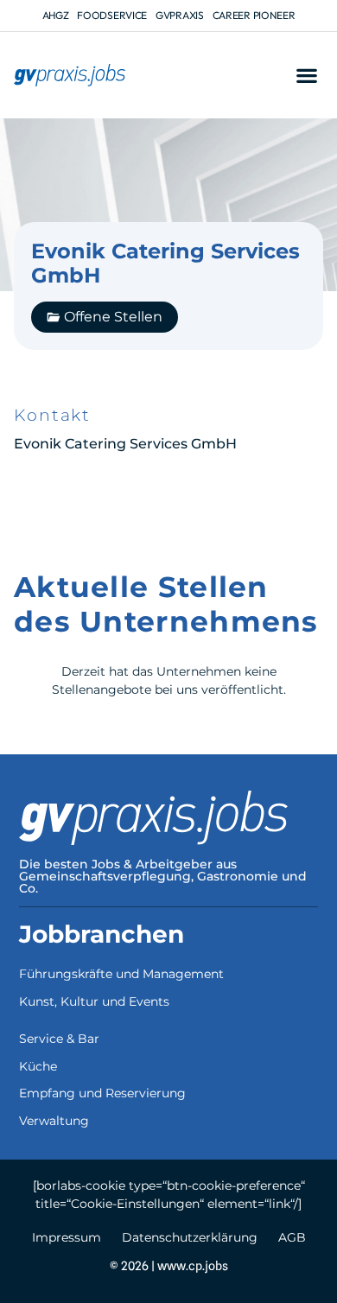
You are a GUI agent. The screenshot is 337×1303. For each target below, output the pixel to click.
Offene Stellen (113, 316)
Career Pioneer (254, 15)
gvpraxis (180, 15)
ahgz (55, 15)
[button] (306, 75)
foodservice (112, 15)
